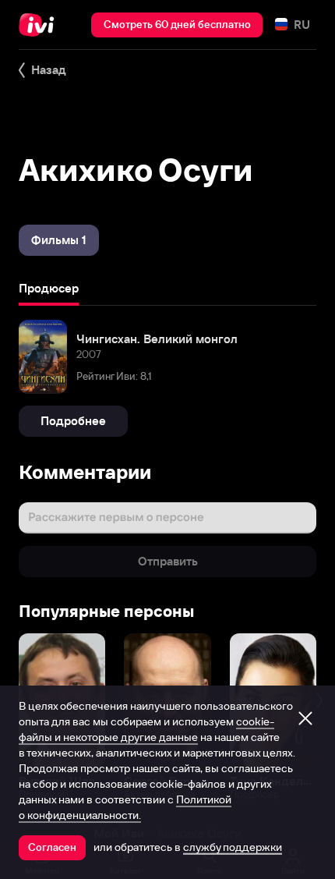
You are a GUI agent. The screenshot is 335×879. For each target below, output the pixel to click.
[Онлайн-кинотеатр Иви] (40, 25)
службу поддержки (232, 847)
